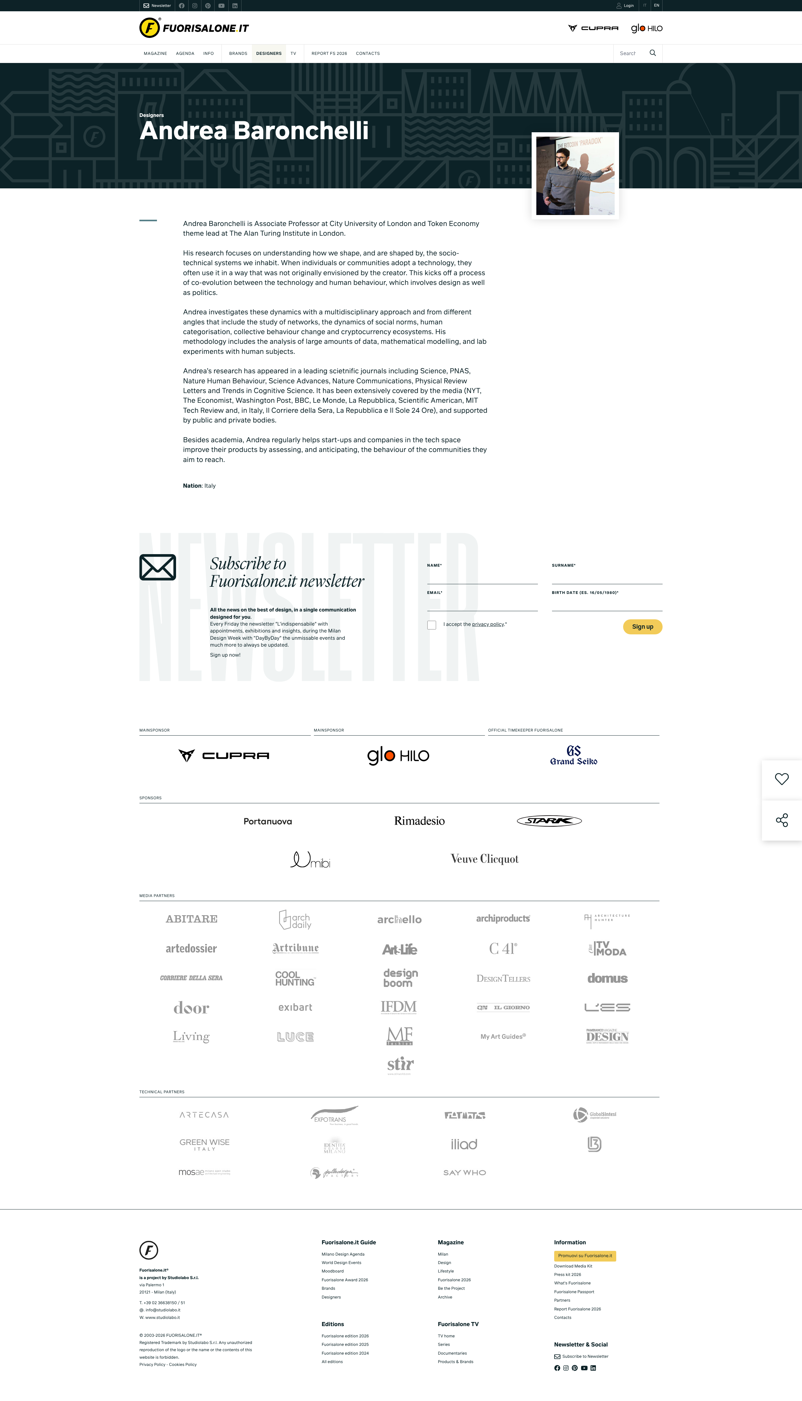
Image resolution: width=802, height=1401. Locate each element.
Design (444, 1263)
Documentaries (452, 1353)
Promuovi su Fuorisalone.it (585, 1256)
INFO (208, 54)
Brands (238, 54)
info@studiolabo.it (163, 1310)
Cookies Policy (182, 1365)
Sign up (643, 627)
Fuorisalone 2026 (454, 1280)
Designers (269, 54)
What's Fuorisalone (572, 1283)
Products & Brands (455, 1362)
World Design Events (342, 1263)
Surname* (564, 566)
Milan (443, 1254)
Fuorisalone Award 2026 (345, 1280)
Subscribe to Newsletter (584, 1357)
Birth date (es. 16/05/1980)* (585, 593)
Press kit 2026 (567, 1275)
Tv (293, 54)
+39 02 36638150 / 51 (164, 1303)
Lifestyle (446, 1271)
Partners (562, 1301)
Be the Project (451, 1289)
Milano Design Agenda (343, 1254)
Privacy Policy (152, 1365)
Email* (435, 593)
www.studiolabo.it (162, 1318)
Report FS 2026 (329, 54)
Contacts (368, 54)
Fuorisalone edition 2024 (345, 1353)
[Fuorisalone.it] (194, 28)
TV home (446, 1336)
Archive (445, 1297)
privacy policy (488, 624)
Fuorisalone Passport (574, 1292)
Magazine (155, 54)
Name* (434, 566)
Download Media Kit (573, 1266)
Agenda (185, 54)
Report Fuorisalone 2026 (577, 1309)
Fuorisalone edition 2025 (345, 1345)
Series (444, 1345)
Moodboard (333, 1271)
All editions (332, 1362)
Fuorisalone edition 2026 (345, 1336)
